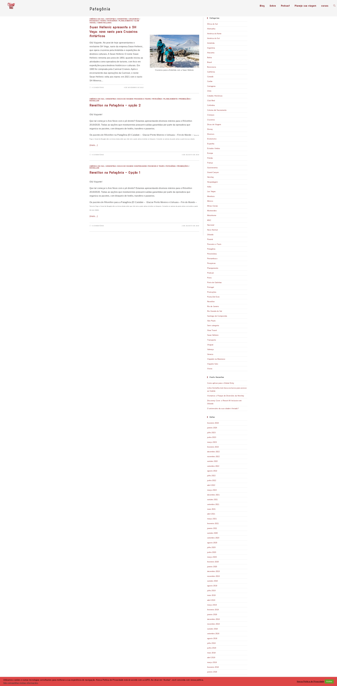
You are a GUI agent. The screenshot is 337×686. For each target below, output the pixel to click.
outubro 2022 (212, 461)
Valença (210, 349)
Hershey (210, 177)
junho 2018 (211, 648)
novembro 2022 (213, 457)
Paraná (210, 239)
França (210, 163)
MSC (209, 220)
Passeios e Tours (214, 244)
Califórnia (211, 72)
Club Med (211, 101)
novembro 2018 (213, 624)
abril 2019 (211, 600)
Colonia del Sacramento (217, 110)
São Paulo (211, 321)
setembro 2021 (213, 504)
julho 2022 (211, 476)
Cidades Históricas (214, 96)
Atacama (210, 53)
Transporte (211, 340)
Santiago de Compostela (217, 316)
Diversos (210, 134)
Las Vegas (211, 191)
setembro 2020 (213, 538)
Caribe (209, 81)
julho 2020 (211, 547)
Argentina (211, 48)
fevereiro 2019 (213, 610)
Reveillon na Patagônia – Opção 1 (115, 172)
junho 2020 (211, 552)
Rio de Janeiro (213, 306)
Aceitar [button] (329, 681)
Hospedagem (212, 182)
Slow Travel (212, 330)
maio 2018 (211, 653)
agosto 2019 (212, 586)
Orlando (210, 235)
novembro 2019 (213, 576)
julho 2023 (211, 433)
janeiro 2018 (212, 672)
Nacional (210, 225)
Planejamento (212, 268)
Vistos (209, 369)
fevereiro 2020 (213, 562)
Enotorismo (211, 139)
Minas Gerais (212, 206)
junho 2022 (211, 480)
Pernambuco (212, 259)
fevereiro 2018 (213, 667)
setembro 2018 (213, 634)
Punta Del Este (213, 297)
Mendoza (211, 196)
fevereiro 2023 (213, 447)
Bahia (209, 58)
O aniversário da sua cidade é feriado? (223, 408)
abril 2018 (211, 658)
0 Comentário (98, 87)
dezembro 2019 (213, 571)
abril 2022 (211, 485)
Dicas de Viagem (214, 124)
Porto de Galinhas (214, 282)
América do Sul (213, 38)
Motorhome (211, 215)
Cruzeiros (211, 120)
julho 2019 (211, 591)
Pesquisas (211, 263)
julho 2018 (211, 643)
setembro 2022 (213, 466)
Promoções (211, 292)
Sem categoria (213, 325)
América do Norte (214, 34)
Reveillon (211, 302)
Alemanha (211, 29)
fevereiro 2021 (213, 523)
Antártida (211, 43)
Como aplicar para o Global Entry (220, 383)
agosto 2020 (212, 543)
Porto (209, 278)
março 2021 (212, 519)
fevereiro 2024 (213, 423)
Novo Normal (212, 230)
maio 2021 (211, 509)
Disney (210, 129)
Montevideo (212, 211)
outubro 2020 (212, 533)
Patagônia (211, 249)
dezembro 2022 (213, 452)
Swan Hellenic (213, 335)
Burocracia (211, 67)
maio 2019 (211, 595)
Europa (210, 153)
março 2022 (212, 490)
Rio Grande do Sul (214, 311)
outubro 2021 (212, 500)
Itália (209, 187)
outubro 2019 (212, 581)
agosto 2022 (212, 471)
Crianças (210, 115)
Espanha (210, 144)
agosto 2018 (212, 638)
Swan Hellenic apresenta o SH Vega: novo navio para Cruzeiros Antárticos (114, 31)
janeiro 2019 (212, 614)
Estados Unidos (213, 148)
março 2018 (212, 662)
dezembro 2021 (213, 495)
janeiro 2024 (212, 428)
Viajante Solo (212, 364)
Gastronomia (212, 168)
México (210, 201)
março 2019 (212, 605)
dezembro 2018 (213, 619)
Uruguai (210, 345)
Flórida (210, 158)
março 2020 (212, 557)
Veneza (210, 354)
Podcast (210, 273)
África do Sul (212, 24)
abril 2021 (211, 514)
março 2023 (212, 442)
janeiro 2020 (212, 567)
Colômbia (211, 105)
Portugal (210, 287)
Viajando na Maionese (216, 359)
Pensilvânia (212, 254)
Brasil (209, 62)
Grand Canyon (213, 172)
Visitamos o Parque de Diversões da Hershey (225, 396)
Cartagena (211, 86)
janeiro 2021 (212, 528)
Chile (209, 91)
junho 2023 (211, 437)
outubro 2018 (212, 629)
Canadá (210, 77)
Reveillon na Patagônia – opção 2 (115, 105)
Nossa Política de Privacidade (310, 681)
